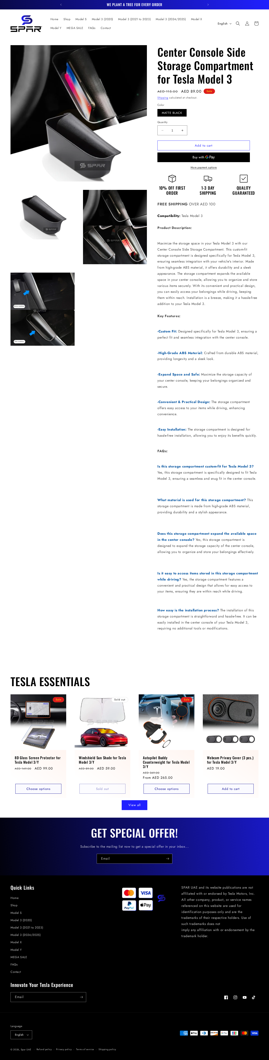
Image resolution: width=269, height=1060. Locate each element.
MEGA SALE (19, 957)
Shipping (162, 98)
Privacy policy (64, 1049)
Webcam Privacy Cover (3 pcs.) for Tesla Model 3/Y (230, 760)
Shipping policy (107, 1049)
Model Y (16, 950)
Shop (14, 905)
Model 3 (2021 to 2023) (27, 927)
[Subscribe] (167, 859)
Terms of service (85, 1049)
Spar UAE (26, 1049)
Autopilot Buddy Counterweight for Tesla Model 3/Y (166, 762)
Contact (16, 972)
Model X (16, 942)
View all (134, 805)
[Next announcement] (208, 4)
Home (14, 898)
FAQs (14, 964)
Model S (16, 913)
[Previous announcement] (61, 4)
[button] (238, 23)
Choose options (38, 789)
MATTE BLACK (172, 113)
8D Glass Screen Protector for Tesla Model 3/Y (38, 760)
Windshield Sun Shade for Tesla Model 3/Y (102, 760)
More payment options (204, 167)
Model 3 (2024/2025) (26, 935)
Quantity (162, 122)
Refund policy (44, 1049)
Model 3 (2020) (21, 920)
